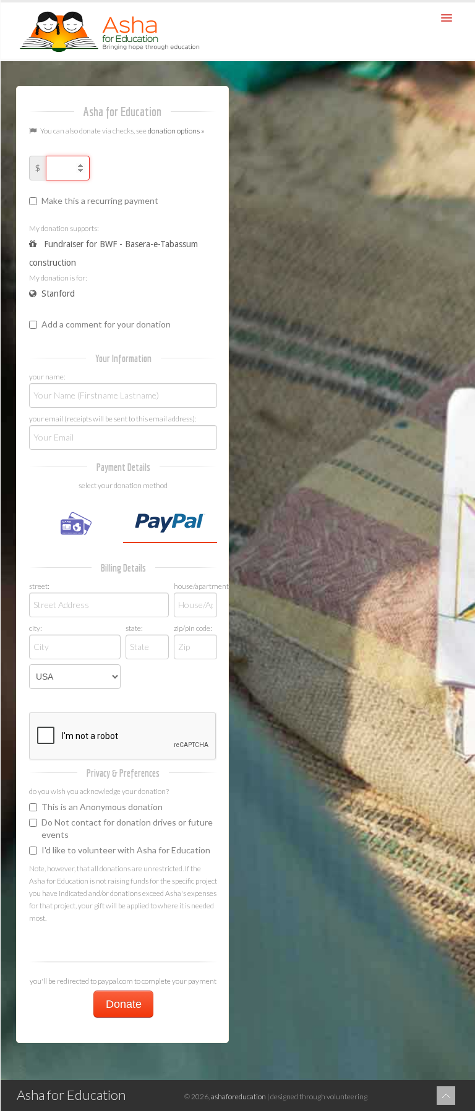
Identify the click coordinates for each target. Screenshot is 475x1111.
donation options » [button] (176, 130)
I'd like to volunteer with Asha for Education (125, 850)
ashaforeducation (238, 1096)
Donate (124, 1004)
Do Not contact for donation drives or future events (127, 828)
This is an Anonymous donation (102, 806)
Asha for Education (71, 1094)
